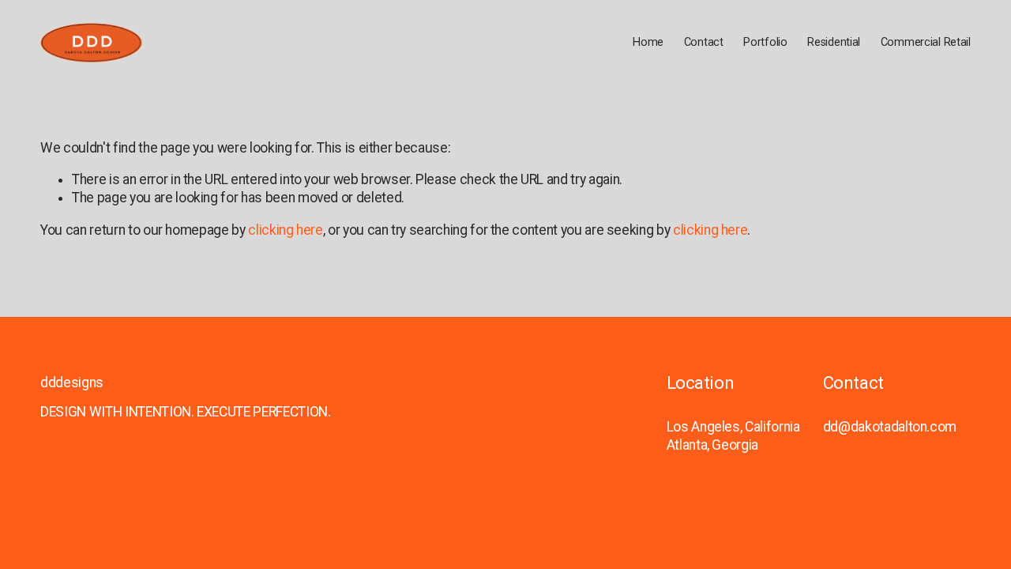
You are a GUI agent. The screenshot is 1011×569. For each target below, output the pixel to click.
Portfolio (765, 42)
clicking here (285, 230)
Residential (833, 42)
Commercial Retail (926, 42)
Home (648, 42)
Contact (703, 42)
